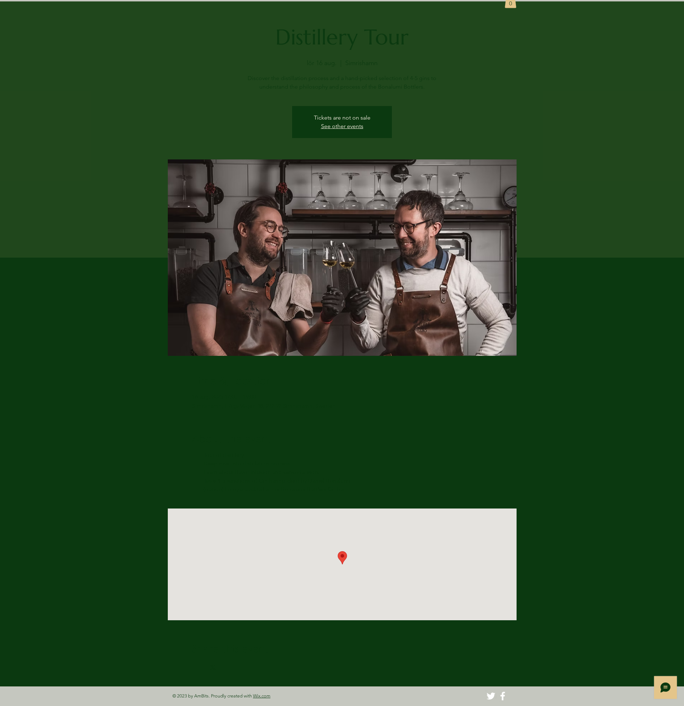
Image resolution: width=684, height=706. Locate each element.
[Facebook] (502, 696)
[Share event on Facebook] (195, 667)
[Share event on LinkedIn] (230, 667)
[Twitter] (491, 696)
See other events (342, 126)
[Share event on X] (212, 667)
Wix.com (261, 696)
